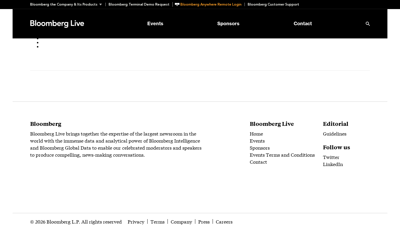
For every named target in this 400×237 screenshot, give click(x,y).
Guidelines (334, 133)
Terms (158, 221)
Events (155, 23)
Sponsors (228, 23)
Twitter (331, 156)
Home (256, 133)
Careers (224, 221)
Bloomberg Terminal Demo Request (139, 4)
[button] (67, 4)
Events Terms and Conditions (282, 154)
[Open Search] (368, 23)
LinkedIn (333, 163)
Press (204, 221)
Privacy (136, 221)
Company (181, 221)
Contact (303, 23)
